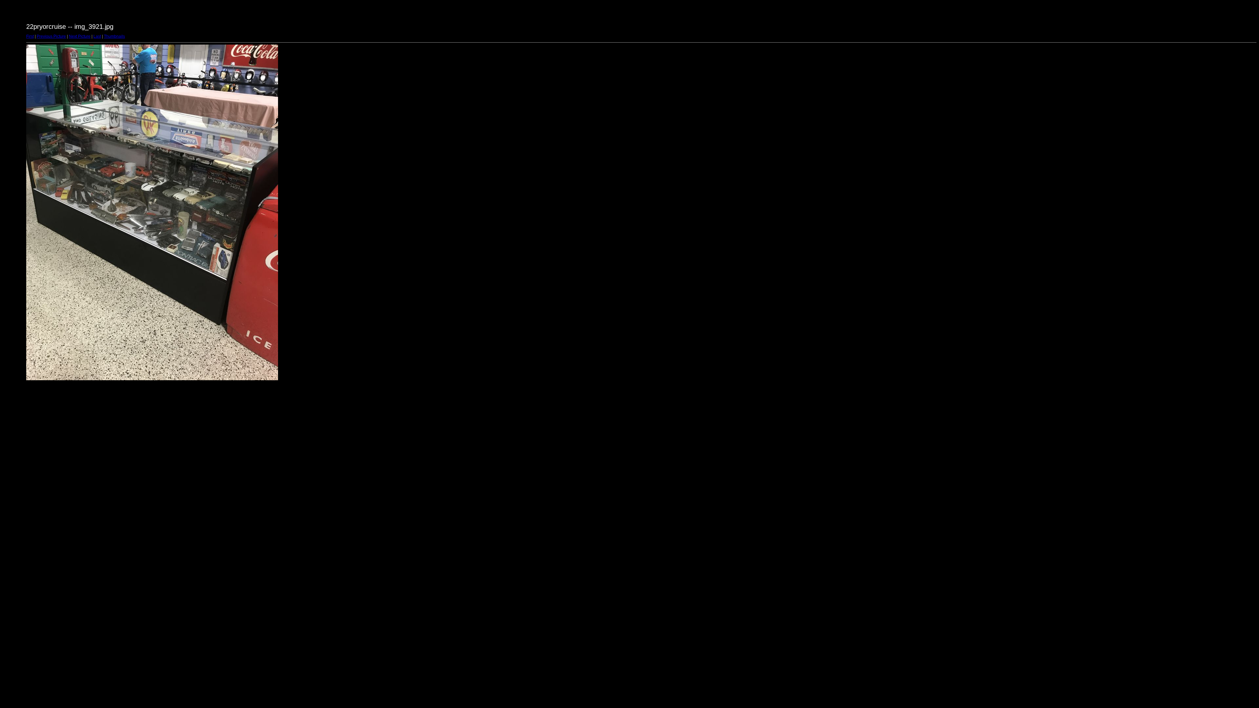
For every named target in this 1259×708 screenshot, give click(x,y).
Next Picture (79, 36)
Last (97, 36)
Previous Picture (51, 36)
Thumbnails (114, 36)
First (30, 36)
